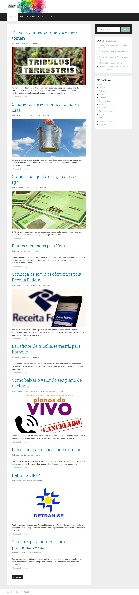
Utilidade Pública (21, 116)
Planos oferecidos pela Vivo (38, 245)
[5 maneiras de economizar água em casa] (49, 138)
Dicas (16, 251)
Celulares (18, 391)
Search (125, 29)
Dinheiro (26, 391)
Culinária (102, 91)
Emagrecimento (105, 104)
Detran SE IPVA (26, 475)
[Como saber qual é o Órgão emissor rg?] (49, 210)
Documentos (19, 188)
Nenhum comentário (32, 43)
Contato (53, 17)
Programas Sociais (106, 111)
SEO (101, 118)
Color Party (11, 592)
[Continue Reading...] (20, 97)
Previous (18, 577)
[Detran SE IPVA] (49, 503)
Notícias (17, 481)
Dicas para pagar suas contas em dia (46, 449)
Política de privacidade (31, 17)
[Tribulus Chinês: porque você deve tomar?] (49, 66)
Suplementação (105, 121)
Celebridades (104, 84)
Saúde (16, 43)
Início (12, 17)
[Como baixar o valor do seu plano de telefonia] (49, 414)
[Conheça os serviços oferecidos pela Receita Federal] (49, 308)
